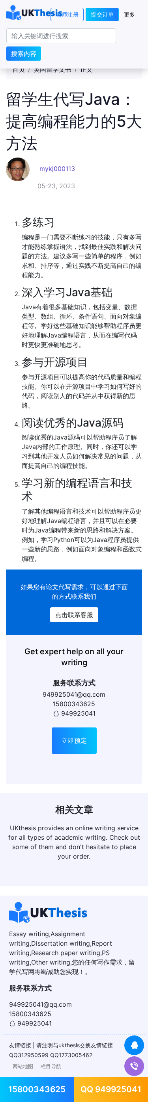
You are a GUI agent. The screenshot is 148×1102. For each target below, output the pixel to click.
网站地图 (23, 1066)
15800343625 (37, 1089)
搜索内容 (23, 54)
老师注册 (67, 14)
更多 (129, 14)
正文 (86, 69)
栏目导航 (51, 1066)
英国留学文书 (52, 69)
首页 (18, 69)
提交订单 (102, 14)
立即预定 (74, 740)
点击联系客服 (74, 615)
